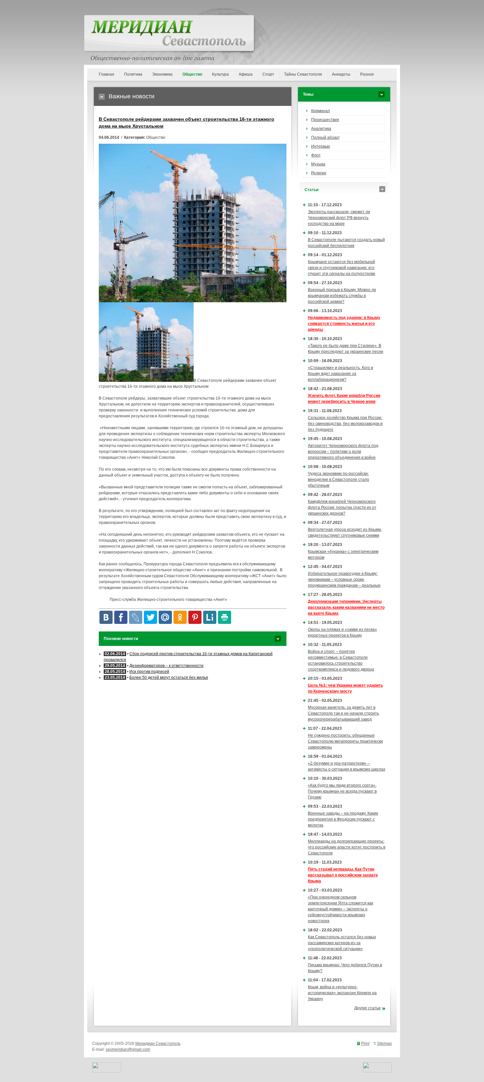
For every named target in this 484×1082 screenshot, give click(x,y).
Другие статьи (367, 1008)
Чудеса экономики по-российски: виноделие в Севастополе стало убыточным (338, 479)
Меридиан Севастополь (157, 1043)
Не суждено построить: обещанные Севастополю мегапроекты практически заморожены (345, 741)
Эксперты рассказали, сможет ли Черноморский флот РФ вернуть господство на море (339, 217)
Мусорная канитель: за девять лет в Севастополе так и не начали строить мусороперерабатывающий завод (343, 713)
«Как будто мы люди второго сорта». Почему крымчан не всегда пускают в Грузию (342, 791)
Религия (318, 173)
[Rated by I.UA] (106, 1071)
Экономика (162, 74)
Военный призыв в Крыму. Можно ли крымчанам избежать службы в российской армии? (342, 295)
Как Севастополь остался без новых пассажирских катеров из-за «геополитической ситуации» (342, 943)
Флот (316, 155)
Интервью (320, 146)
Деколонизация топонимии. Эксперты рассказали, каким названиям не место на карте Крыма (346, 607)
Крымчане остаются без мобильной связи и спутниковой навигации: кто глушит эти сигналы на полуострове (341, 267)
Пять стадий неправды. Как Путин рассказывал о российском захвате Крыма (343, 875)
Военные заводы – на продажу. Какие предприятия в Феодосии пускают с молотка (343, 819)
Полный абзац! (325, 137)
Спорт (268, 74)
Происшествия (325, 119)
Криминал (320, 111)
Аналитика (321, 128)
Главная (106, 74)
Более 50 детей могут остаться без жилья (168, 677)
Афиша (246, 74)
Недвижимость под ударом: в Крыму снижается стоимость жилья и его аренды (344, 323)
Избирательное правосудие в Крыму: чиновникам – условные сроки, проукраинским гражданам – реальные (344, 579)
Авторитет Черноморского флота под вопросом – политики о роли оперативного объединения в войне (343, 451)
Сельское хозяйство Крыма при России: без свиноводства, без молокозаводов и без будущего (345, 423)
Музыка (318, 164)
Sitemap (384, 1043)
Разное (367, 74)
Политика (133, 74)
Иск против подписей (149, 671)
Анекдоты (341, 74)
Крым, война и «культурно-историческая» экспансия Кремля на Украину (342, 993)
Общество (192, 74)
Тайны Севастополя (303, 74)
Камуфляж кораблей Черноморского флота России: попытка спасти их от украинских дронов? (342, 507)
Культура (220, 74)
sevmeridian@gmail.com (128, 1049)
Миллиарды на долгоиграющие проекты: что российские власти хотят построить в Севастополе (346, 847)
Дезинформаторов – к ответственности (166, 665)
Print (365, 1043)
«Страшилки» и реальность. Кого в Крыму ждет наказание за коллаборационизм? (340, 373)
